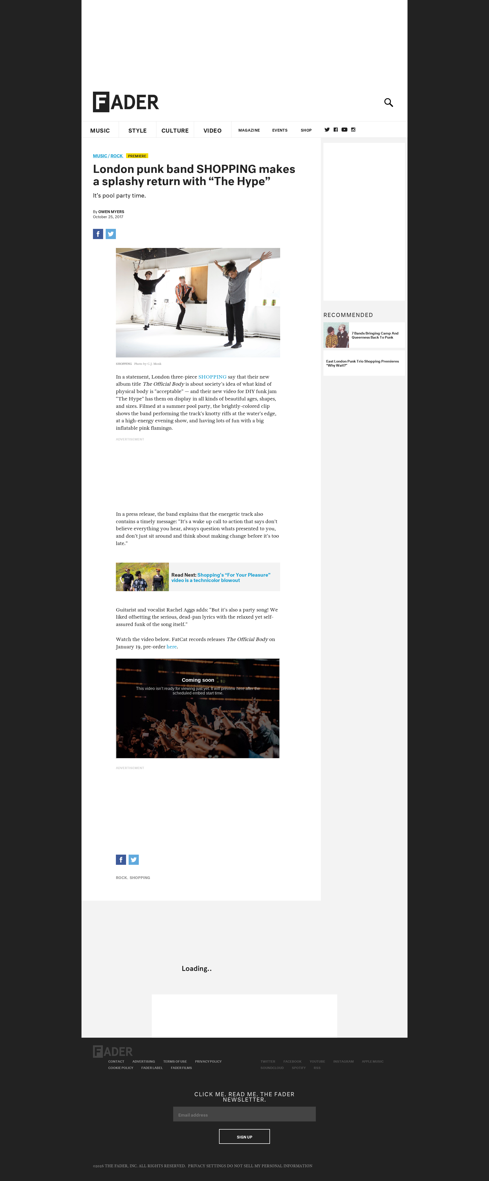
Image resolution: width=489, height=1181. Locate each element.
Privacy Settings (207, 1166)
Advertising (143, 1060)
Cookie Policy (120, 1067)
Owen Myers (111, 211)
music (100, 154)
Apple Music (373, 1060)
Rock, (122, 877)
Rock (117, 154)
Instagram (343, 1060)
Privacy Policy (208, 1060)
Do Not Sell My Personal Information (269, 1166)
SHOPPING (212, 377)
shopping (140, 877)
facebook (336, 130)
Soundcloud (272, 1067)
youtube (344, 130)
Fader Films (181, 1067)
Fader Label (152, 1067)
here (172, 647)
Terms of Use (175, 1060)
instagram (353, 130)
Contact (116, 1060)
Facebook (292, 1060)
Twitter (327, 130)
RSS (317, 1067)
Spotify (299, 1067)
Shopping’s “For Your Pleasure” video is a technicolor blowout (220, 576)
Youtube (317, 1060)
